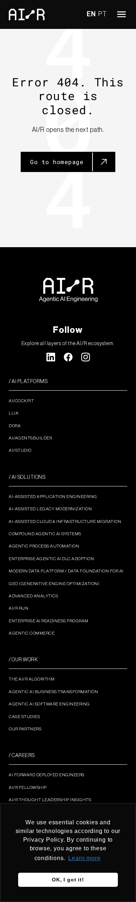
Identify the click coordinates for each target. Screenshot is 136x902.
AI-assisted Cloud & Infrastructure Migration (65, 521)
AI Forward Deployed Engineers (47, 775)
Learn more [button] (84, 858)
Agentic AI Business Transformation (53, 692)
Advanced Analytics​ (33, 596)
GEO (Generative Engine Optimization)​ (54, 583)
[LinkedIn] (50, 357)
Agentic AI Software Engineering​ (49, 704)
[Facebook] (68, 357)
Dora (15, 426)
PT (102, 14)
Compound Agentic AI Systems (45, 534)
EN (91, 14)
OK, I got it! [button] (68, 879)
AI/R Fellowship (28, 787)
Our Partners (25, 729)
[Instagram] (85, 357)
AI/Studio (20, 450)
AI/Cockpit (21, 401)
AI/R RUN (18, 608)
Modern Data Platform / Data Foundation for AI (66, 571)
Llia (13, 413)
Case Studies (24, 716)
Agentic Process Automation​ (44, 546)
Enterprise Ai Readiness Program (48, 621)
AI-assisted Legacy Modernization (50, 509)
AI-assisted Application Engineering (53, 496)
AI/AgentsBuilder (30, 438)
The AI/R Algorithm (31, 679)
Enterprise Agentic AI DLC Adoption (51, 559)
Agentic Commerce (31, 633)
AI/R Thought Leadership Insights (50, 800)
